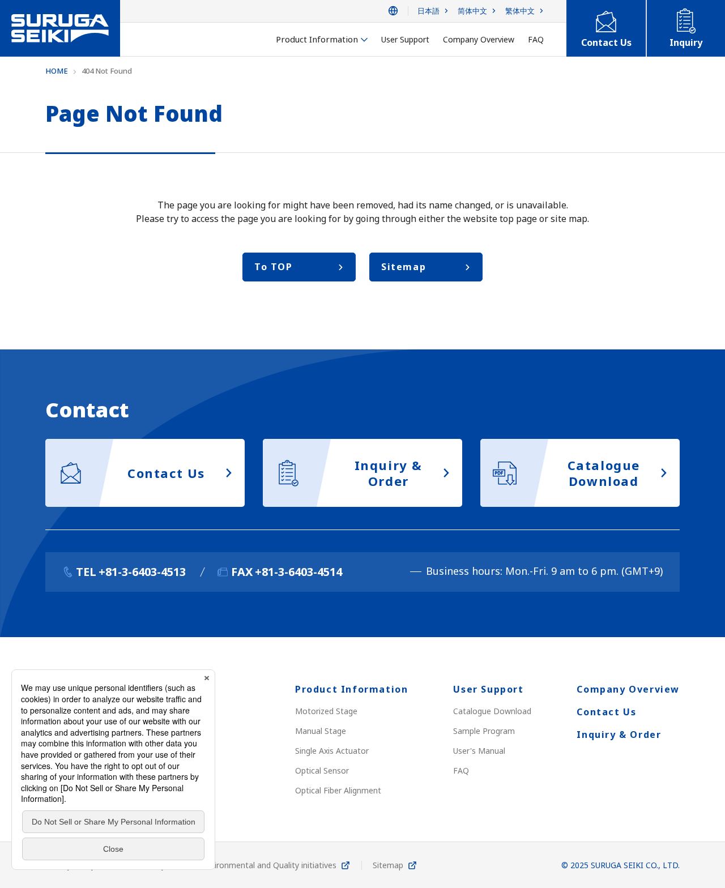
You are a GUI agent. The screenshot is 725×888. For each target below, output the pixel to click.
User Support (488, 689)
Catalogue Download (492, 711)
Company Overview (628, 689)
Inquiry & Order (619, 734)
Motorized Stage (326, 711)
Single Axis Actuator (332, 750)
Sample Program (484, 730)
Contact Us (606, 712)
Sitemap (388, 865)
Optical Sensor (322, 770)
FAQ (461, 770)
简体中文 (472, 11)
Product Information (351, 689)
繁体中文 (520, 11)
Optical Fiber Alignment (338, 790)
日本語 (428, 11)
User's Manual (479, 750)
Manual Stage (320, 730)
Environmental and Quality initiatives (269, 865)
